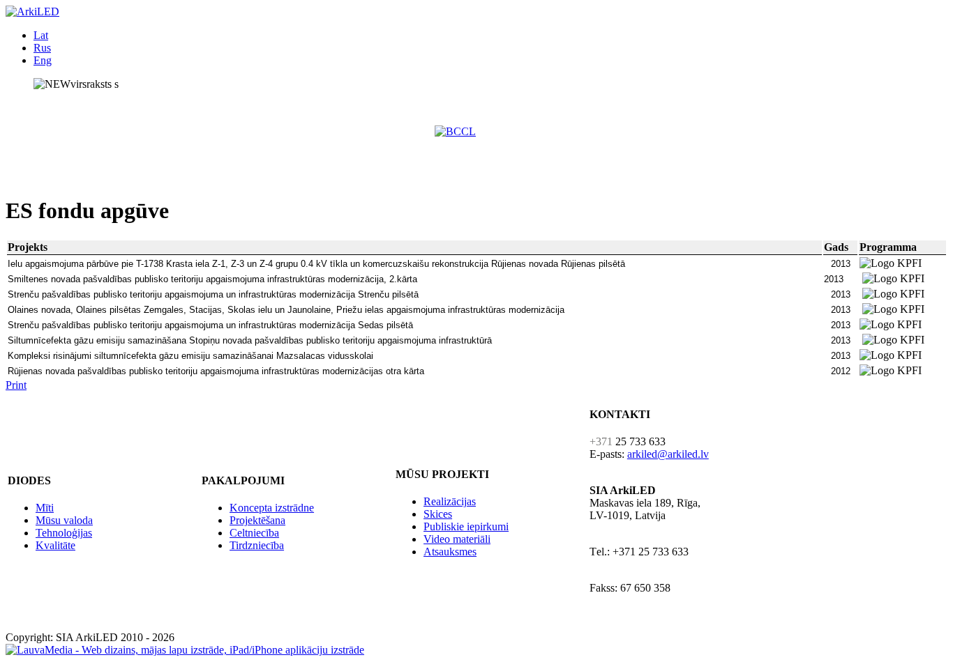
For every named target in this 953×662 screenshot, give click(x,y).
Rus (42, 48)
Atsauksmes (449, 551)
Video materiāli (456, 539)
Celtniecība (254, 533)
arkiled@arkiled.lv (668, 454)
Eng (42, 60)
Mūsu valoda (64, 520)
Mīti (45, 508)
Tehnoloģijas (64, 533)
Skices (437, 514)
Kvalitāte (55, 545)
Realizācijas (449, 501)
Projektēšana (257, 520)
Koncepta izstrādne (272, 508)
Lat (40, 35)
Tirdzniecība (257, 545)
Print (16, 385)
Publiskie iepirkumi (466, 526)
